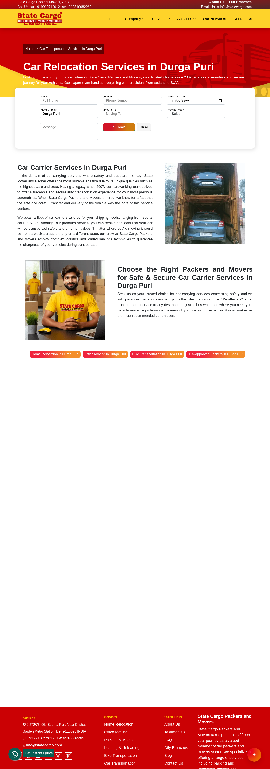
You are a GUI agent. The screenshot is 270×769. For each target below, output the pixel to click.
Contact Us (173, 763)
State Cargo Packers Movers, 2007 (43, 2)
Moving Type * (176, 109)
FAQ (168, 740)
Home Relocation (118, 724)
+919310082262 (79, 7)
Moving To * (111, 109)
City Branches (176, 748)
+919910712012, (42, 738)
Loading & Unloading (121, 748)
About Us (172, 724)
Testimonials (174, 732)
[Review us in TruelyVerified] (68, 756)
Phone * (108, 96)
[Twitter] (58, 756)
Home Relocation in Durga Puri (55, 354)
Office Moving (115, 732)
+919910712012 (47, 7)
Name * (45, 96)
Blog (168, 755)
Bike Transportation (120, 755)
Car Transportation (120, 763)
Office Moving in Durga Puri (105, 354)
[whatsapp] (14, 751)
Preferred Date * (177, 96)
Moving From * (49, 109)
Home (29, 49)
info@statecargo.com (235, 7)
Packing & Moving (119, 740)
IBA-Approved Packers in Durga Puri (215, 354)
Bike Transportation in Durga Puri (157, 354)
